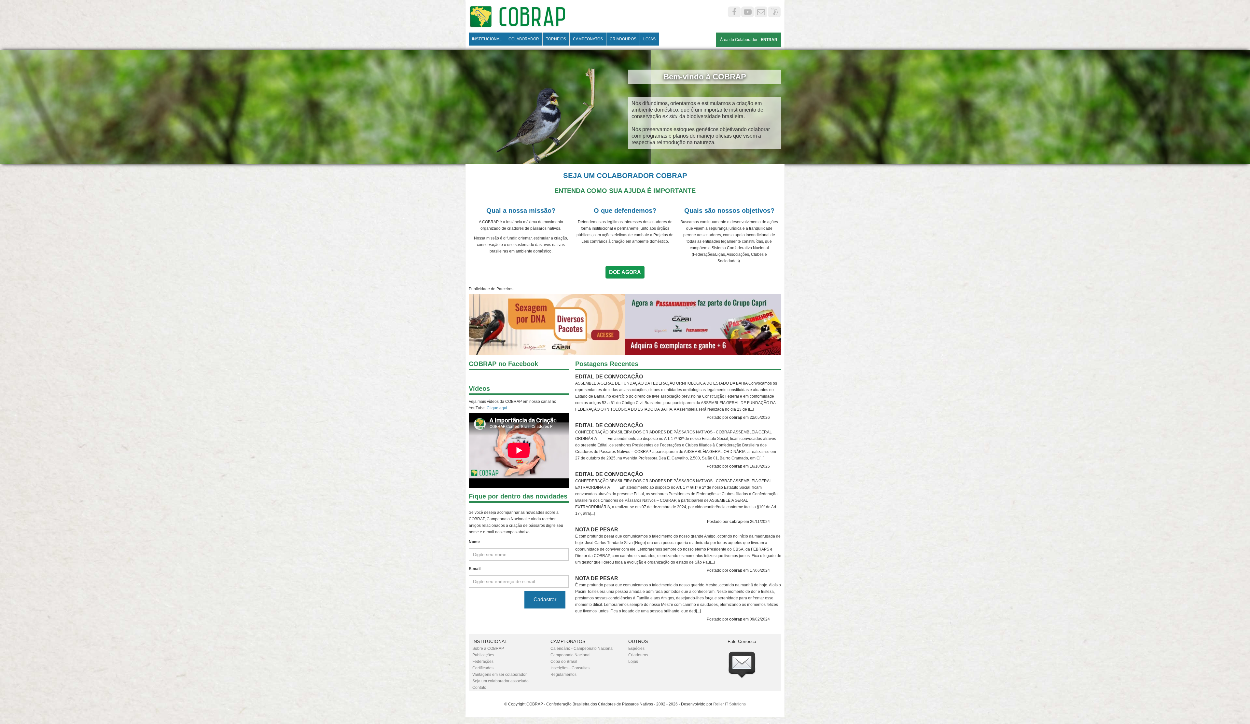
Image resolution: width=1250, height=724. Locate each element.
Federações (482, 661)
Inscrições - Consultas (570, 668)
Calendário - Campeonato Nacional (582, 648)
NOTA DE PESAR (596, 529)
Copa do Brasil (563, 661)
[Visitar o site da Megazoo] (703, 324)
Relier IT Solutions (729, 704)
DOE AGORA (625, 272)
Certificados (482, 668)
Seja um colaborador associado (500, 681)
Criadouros (638, 655)
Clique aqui (497, 408)
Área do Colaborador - (748, 39)
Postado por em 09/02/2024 (738, 619)
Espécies (636, 648)
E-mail (474, 569)
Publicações (483, 655)
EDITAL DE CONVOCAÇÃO (609, 376)
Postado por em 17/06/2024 (738, 570)
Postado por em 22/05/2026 (738, 417)
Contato (479, 687)
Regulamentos (563, 674)
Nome (474, 542)
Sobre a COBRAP (488, 648)
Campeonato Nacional (570, 655)
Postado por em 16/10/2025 (738, 466)
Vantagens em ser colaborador (499, 674)
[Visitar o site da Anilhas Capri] (547, 324)
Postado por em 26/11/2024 (738, 521)
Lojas (633, 661)
